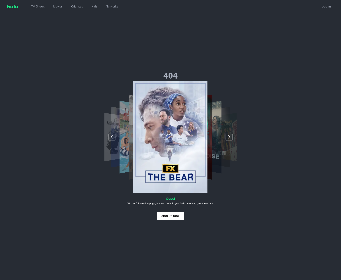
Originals (77, 6)
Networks (112, 6)
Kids (94, 6)
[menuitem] (38, 6)
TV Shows (38, 6)
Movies (58, 6)
